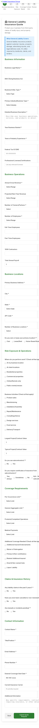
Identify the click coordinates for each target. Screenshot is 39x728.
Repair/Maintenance (14, 411)
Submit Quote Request (24, 715)
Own (8, 341)
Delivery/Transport (13, 429)
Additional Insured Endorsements (18, 545)
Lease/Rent (18, 341)
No (8, 464)
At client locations (13, 367)
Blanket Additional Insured (16, 558)
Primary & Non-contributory (16, 554)
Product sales (11, 398)
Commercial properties (15, 376)
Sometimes (20, 477)
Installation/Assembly (14, 407)
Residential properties (14, 372)
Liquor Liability (12, 567)
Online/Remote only (14, 381)
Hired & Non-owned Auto (16, 563)
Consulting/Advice (13, 416)
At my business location (15, 363)
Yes (14, 464)
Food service (11, 425)
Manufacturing (12, 402)
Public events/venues (14, 386)
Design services (12, 420)
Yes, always (9, 477)
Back (9, 715)
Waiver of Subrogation (15, 549)
